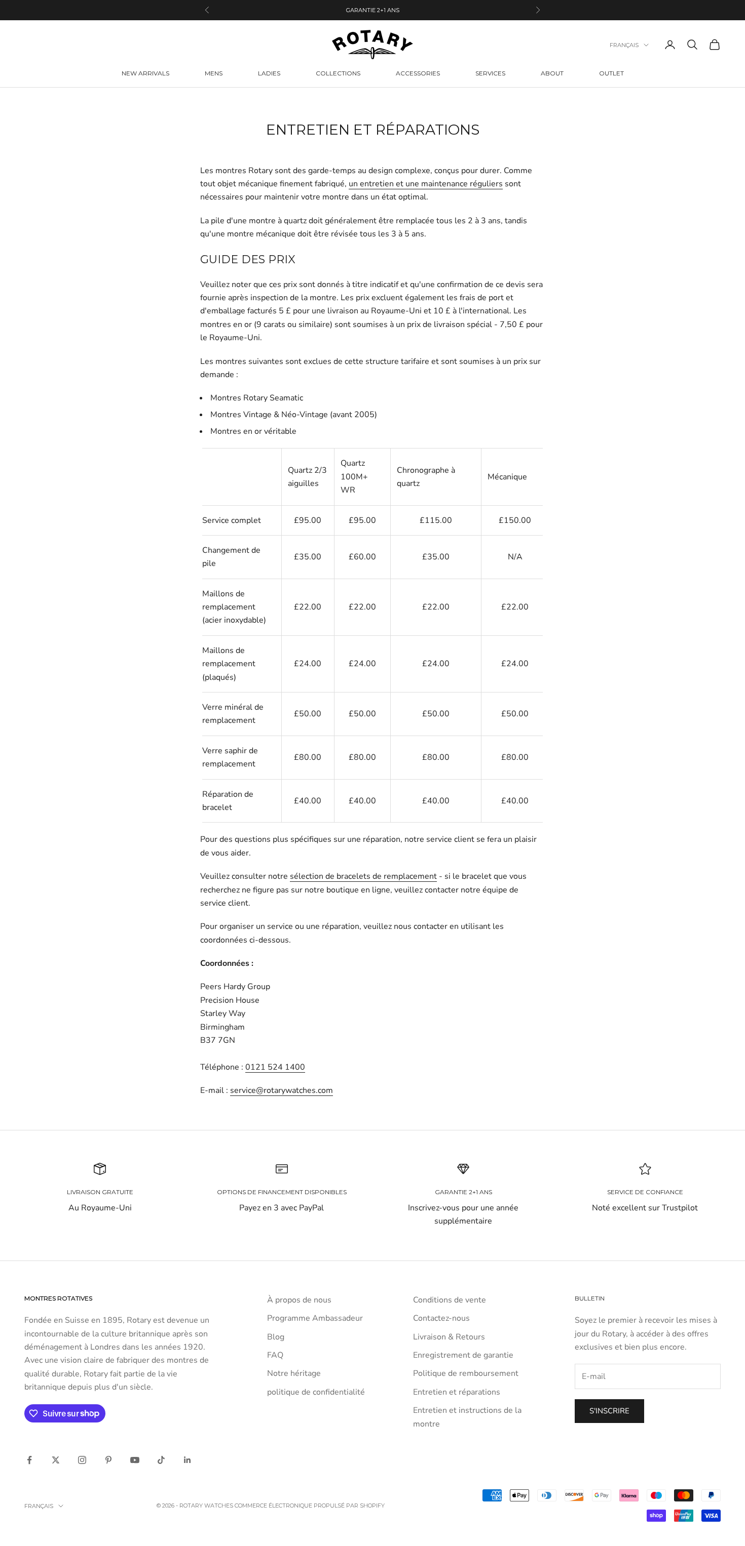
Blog (275, 1336)
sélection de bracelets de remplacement (363, 876)
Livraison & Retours (449, 1336)
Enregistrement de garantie (463, 1355)
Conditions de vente (449, 1300)
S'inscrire (609, 1411)
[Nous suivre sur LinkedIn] (187, 1460)
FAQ (275, 1355)
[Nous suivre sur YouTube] (135, 1460)
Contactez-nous (441, 1318)
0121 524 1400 (275, 1067)
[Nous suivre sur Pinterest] (108, 1460)
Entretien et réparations (456, 1392)
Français (624, 45)
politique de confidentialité (316, 1392)
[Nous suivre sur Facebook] (29, 1460)
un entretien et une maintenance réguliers (426, 183)
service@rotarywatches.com (281, 1090)
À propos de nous (299, 1300)
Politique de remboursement (465, 1373)
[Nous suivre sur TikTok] (161, 1460)
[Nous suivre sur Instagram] (82, 1460)
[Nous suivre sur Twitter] (56, 1460)
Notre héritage (294, 1373)
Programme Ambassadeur (315, 1318)
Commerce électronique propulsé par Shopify (310, 1505)
